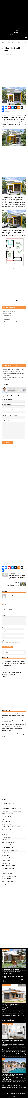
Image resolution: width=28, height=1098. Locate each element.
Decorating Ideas (6, 821)
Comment (4, 615)
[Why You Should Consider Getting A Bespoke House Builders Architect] (14, 1065)
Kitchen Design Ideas (7, 839)
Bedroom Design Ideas (7, 816)
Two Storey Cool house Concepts (9, 876)
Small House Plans (6, 863)
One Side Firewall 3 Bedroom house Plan (11, 974)
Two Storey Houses (6, 878)
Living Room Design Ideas (8, 842)
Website (4, 636)
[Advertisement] (14, 14)
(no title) (4, 676)
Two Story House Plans (7, 881)
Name (3, 627)
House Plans (4, 834)
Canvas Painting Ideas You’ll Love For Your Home (13, 1051)
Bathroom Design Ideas (7, 813)
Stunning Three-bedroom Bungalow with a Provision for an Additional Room (12, 1005)
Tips (3, 871)
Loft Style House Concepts (8, 845)
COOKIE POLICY (18, 1095)
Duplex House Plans (6, 824)
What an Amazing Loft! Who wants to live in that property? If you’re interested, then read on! (14, 734)
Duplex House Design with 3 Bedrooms (11, 971)
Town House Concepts (7, 873)
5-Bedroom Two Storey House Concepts (11, 811)
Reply (4, 604)
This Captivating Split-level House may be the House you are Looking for (13, 1019)
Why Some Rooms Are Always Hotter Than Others (13, 661)
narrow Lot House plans (7, 847)
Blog (3, 819)
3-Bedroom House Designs (8, 806)
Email (3, 631)
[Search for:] (14, 652)
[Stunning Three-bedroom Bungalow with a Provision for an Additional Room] (14, 993)
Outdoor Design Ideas (7, 858)
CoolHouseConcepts (7, 54)
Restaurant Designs (6, 860)
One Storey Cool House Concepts (10, 850)
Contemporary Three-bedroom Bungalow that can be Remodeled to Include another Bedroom (14, 1012)
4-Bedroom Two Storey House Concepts (11, 808)
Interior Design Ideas (7, 837)
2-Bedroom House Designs (8, 803)
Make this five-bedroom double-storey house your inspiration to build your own (13, 715)
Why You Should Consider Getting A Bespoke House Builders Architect (12, 1075)
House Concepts (5, 832)
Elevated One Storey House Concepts (11, 826)
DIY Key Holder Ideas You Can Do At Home (12, 1085)
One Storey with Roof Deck (8, 852)
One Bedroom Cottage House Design (10, 969)
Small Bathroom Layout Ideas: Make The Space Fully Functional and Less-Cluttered (13, 1041)
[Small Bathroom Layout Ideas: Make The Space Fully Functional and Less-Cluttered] (14, 1031)
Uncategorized (5, 884)
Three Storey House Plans (8, 868)
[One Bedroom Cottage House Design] (14, 958)
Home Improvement (6, 829)
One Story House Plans (7, 855)
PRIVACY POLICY (10, 1095)
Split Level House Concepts (8, 865)
